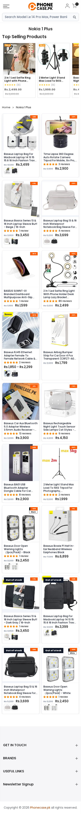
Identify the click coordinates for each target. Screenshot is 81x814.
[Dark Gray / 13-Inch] (14, 170)
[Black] (7, 566)
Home (6, 107)
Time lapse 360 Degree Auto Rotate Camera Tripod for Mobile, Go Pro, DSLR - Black (59, 158)
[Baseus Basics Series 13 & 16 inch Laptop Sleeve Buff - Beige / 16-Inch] (20, 198)
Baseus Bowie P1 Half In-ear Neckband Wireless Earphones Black (58, 549)
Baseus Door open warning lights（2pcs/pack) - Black (17, 549)
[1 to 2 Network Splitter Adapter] (14, 373)
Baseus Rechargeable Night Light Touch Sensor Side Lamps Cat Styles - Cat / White (59, 428)
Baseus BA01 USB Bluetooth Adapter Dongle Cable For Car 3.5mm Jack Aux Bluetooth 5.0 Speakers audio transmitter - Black (20, 492)
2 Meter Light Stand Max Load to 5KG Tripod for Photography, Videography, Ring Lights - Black (60, 491)
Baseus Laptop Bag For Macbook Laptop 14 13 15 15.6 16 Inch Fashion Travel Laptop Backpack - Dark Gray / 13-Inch (59, 622)
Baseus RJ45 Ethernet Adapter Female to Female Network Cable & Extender (19, 357)
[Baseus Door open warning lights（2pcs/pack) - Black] (20, 523)
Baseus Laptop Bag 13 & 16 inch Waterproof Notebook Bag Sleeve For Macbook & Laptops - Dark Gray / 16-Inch (20, 693)
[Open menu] (11, 6)
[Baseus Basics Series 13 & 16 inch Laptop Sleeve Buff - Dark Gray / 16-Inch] (20, 594)
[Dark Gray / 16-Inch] (14, 241)
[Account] (67, 7)
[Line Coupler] (7, 373)
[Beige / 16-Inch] (7, 241)
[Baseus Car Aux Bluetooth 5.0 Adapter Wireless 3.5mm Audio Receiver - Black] (20, 401)
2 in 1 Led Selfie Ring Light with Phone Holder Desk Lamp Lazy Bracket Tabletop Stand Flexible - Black (59, 297)
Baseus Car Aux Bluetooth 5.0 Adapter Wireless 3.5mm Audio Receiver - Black (21, 428)
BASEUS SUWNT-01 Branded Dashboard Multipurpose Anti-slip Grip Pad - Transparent (18, 295)
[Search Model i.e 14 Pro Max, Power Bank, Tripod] (74, 17)
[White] (14, 566)
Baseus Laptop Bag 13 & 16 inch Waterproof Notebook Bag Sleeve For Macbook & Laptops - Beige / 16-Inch (60, 227)
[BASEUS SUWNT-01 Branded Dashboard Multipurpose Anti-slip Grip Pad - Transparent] (20, 268)
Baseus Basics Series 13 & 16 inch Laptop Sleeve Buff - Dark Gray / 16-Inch (20, 619)
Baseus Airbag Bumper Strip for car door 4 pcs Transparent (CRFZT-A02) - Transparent (60, 357)
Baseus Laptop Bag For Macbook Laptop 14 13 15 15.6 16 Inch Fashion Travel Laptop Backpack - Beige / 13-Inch (20, 160)
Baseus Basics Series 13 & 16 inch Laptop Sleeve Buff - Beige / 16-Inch (20, 224)
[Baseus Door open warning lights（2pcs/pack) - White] (60, 664)
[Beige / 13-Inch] (7, 170)
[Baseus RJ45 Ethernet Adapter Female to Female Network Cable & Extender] (20, 330)
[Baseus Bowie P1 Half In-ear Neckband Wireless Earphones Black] (60, 523)
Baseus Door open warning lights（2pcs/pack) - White (57, 690)
